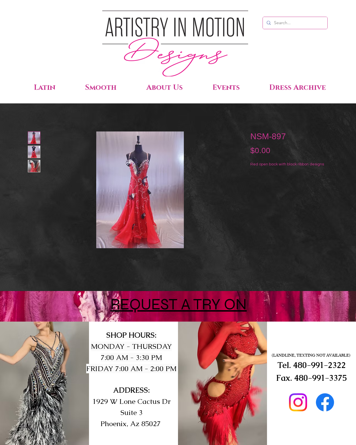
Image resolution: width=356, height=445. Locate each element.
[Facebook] (325, 402)
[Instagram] (298, 402)
